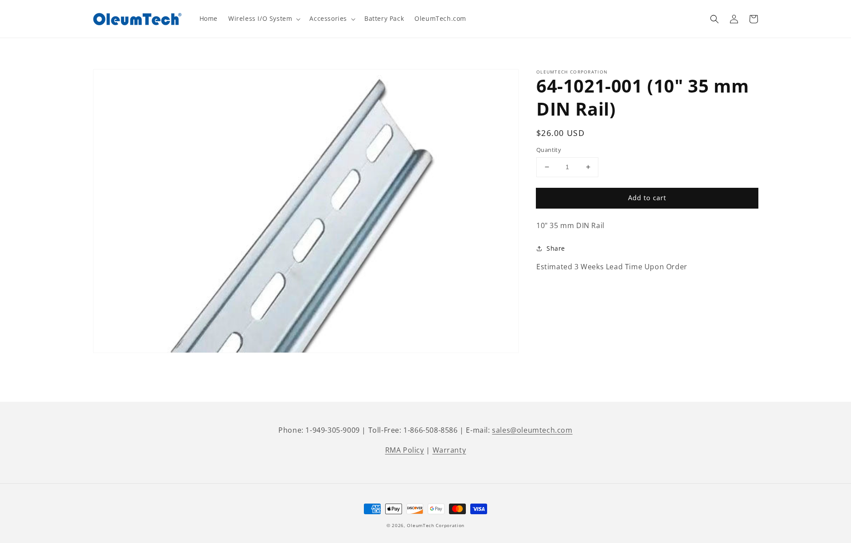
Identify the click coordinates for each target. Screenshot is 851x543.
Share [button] (556, 248)
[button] (714, 19)
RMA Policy (404, 450)
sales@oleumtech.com (532, 430)
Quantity (548, 150)
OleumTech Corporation (436, 525)
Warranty (449, 450)
